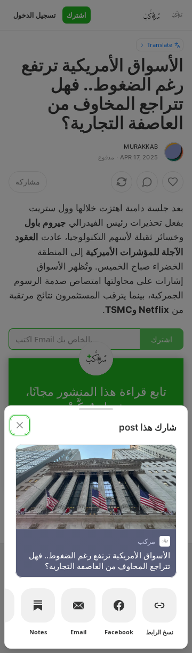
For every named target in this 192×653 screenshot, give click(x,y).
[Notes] (38, 605)
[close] (19, 425)
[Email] (78, 605)
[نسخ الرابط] (159, 605)
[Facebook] (119, 605)
